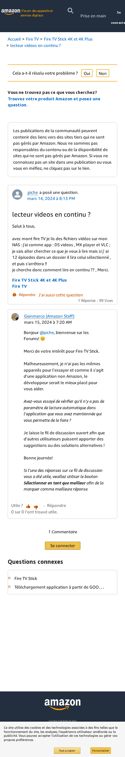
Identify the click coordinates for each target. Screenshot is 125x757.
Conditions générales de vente (62, 721)
